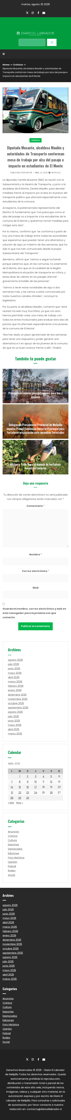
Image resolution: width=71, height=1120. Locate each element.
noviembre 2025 (17, 699)
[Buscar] (52, 42)
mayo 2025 (14, 725)
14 (12, 787)
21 (12, 792)
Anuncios (13, 831)
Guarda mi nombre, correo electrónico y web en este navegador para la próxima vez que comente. (34, 613)
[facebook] (38, 12)
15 (20, 787)
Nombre (35, 554)
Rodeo (12, 870)
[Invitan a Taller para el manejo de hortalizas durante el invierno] (35, 457)
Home (6, 64)
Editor (29, 172)
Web (36, 587)
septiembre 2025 (18, 707)
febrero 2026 (15, 686)
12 (51, 781)
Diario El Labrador (35, 26)
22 (19, 792)
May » (19, 802)
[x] (27, 13)
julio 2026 (13, 664)
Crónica (18, 64)
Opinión (12, 862)
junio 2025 (14, 720)
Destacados (15, 849)
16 (28, 787)
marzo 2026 (15, 681)
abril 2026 (13, 677)
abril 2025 (13, 729)
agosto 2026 (15, 660)
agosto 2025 (15, 712)
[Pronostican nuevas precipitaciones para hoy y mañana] (35, 386)
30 (27, 798)
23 (27, 792)
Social (11, 875)
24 (35, 792)
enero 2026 (15, 690)
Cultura (12, 840)
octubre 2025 (16, 703)
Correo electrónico (35, 571)
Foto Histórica (16, 857)
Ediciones (13, 853)
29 (19, 798)
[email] (43, 12)
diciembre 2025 (17, 694)
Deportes (13, 844)
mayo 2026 (15, 673)
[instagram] (32, 12)
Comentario (35, 506)
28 (11, 798)
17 (35, 787)
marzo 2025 (15, 733)
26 (51, 792)
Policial (12, 866)
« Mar (11, 802)
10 (35, 781)
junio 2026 (14, 668)
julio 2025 (13, 716)
